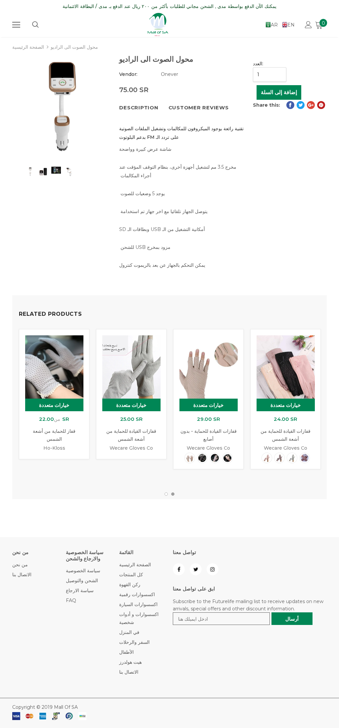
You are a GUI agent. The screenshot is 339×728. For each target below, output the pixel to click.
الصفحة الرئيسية (28, 47)
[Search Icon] (35, 25)
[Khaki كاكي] (215, 458)
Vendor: (128, 74)
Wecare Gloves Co (131, 448)
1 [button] (166, 494)
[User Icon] (308, 24)
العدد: (258, 64)
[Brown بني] (305, 458)
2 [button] (172, 494)
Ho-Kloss (54, 448)
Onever (169, 74)
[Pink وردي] (227, 458)
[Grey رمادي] (292, 458)
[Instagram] (212, 569)
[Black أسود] (202, 458)
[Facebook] (179, 569)
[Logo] (158, 24)
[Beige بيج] (190, 458)
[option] (62, 106)
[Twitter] (196, 569)
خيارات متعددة (54, 405)
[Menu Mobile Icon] (16, 25)
